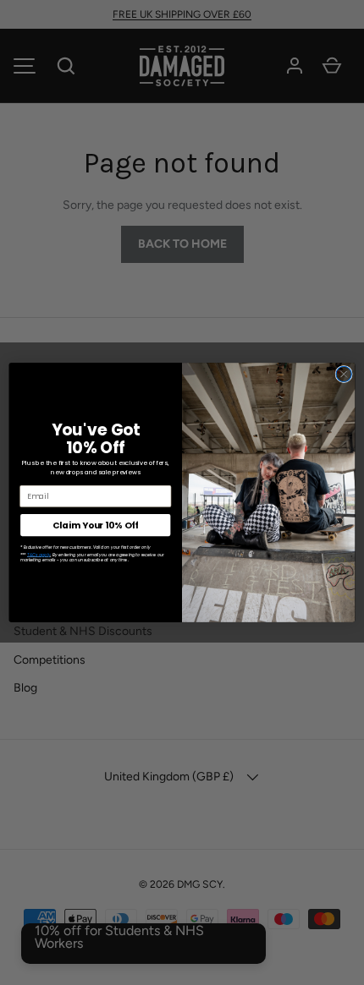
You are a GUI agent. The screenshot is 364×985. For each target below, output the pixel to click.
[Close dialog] (343, 373)
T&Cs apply (38, 554)
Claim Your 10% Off (95, 525)
